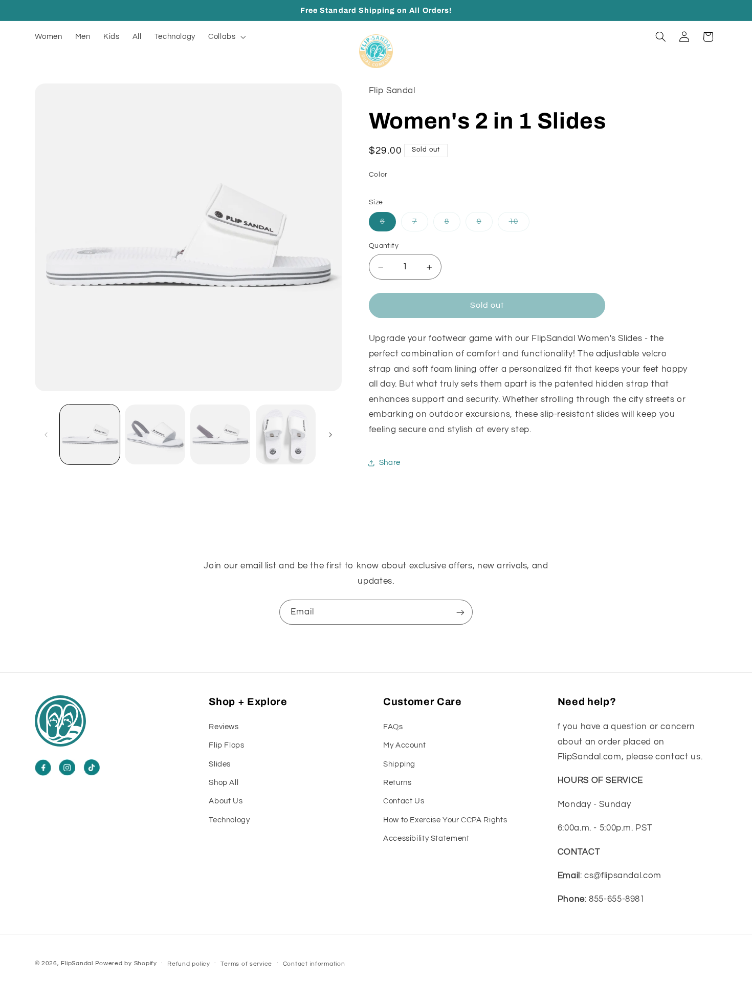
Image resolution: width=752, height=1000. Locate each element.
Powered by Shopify (126, 963)
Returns (397, 782)
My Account (404, 745)
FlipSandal (77, 963)
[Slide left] (46, 434)
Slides (220, 764)
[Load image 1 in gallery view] (90, 434)
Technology (229, 819)
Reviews (223, 726)
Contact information (314, 964)
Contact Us (403, 801)
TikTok (91, 767)
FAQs (393, 726)
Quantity (384, 245)
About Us (225, 801)
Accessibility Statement (426, 838)
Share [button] (390, 462)
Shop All (223, 782)
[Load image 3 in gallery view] (220, 434)
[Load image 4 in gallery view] (286, 434)
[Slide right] (330, 434)
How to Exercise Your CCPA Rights (445, 819)
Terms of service (246, 964)
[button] (226, 37)
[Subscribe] (460, 612)
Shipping (399, 764)
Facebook (43, 767)
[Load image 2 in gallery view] (155, 434)
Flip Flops (226, 745)
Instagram (67, 767)
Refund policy (188, 964)
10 (519, 224)
